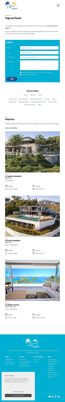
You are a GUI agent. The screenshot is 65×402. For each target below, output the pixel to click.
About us (37, 359)
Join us (36, 361)
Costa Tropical (9, 364)
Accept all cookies (18, 395)
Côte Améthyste (24, 366)
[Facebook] (55, 397)
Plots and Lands (24, 102)
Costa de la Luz (10, 361)
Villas (39, 104)
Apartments (13, 99)
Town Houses (52, 102)
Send (11, 79)
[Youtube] (49, 397)
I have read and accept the (37, 72)
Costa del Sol (9, 359)
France (25, 95)
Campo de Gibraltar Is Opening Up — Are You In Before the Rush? (53, 372)
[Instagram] (52, 397)
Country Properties (36, 99)
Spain (40, 95)
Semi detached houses (38, 102)
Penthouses (12, 102)
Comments (10, 62)
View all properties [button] (11, 128)
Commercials (23, 99)
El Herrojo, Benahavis (12, 240)
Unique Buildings (29, 104)
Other (54, 99)
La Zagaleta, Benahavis (13, 176)
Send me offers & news (29, 74)
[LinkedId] (58, 397)
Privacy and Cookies (45, 72)
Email (8, 52)
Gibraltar (33, 95)
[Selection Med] (11, 5)
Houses (47, 99)
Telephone (10, 57)
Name (8, 48)
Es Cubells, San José (12, 304)
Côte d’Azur (23, 359)
